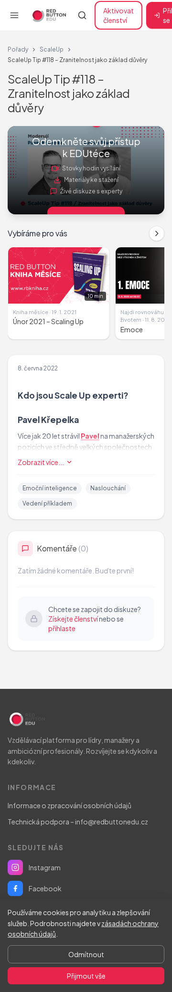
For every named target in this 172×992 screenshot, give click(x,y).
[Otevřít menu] (14, 15)
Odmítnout (86, 954)
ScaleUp (52, 49)
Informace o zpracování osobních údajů (69, 805)
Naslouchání (108, 488)
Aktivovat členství (118, 15)
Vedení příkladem (47, 503)
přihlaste (61, 628)
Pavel (90, 436)
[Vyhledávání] (82, 15)
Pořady (18, 49)
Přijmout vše (86, 975)
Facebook (45, 888)
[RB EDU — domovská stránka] (48, 15)
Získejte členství (73, 618)
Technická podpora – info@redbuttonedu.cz (78, 821)
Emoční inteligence (49, 488)
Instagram (45, 867)
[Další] (156, 233)
